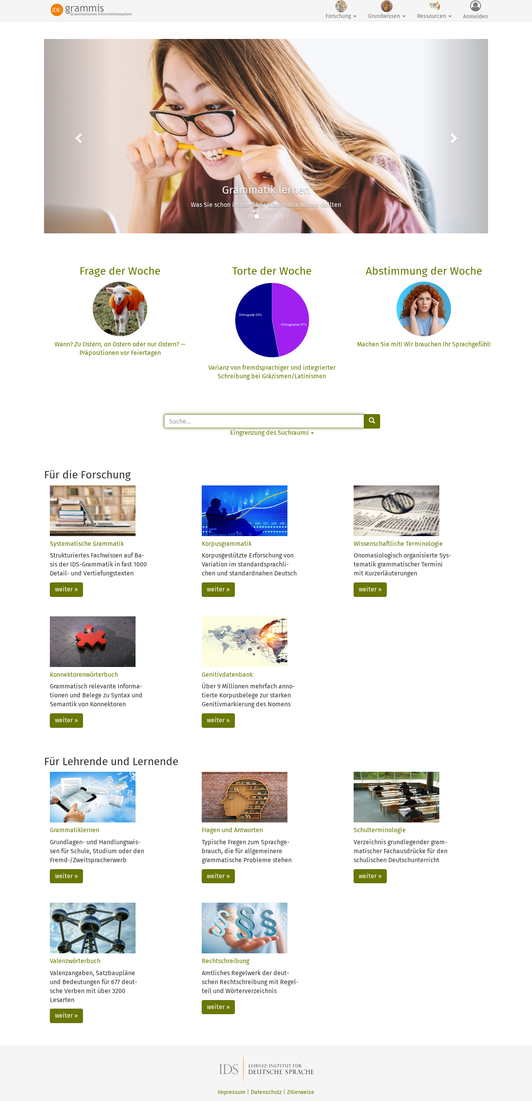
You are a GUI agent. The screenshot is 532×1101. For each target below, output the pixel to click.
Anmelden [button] (475, 16)
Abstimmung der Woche (424, 271)
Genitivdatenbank (227, 674)
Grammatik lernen (266, 190)
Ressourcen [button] (432, 16)
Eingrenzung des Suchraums (270, 432)
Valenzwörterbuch (75, 961)
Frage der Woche (119, 271)
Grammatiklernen (74, 830)
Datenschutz (266, 1092)
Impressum (231, 1092)
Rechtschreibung (225, 961)
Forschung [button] (339, 16)
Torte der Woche (272, 271)
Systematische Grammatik (87, 543)
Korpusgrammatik (227, 543)
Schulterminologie (380, 830)
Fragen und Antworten (232, 830)
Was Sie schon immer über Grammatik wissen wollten (266, 204)
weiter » (66, 589)
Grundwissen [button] (385, 16)
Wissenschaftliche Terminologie (398, 543)
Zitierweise (300, 1092)
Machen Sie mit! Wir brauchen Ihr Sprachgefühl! (424, 344)
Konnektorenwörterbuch (84, 674)
